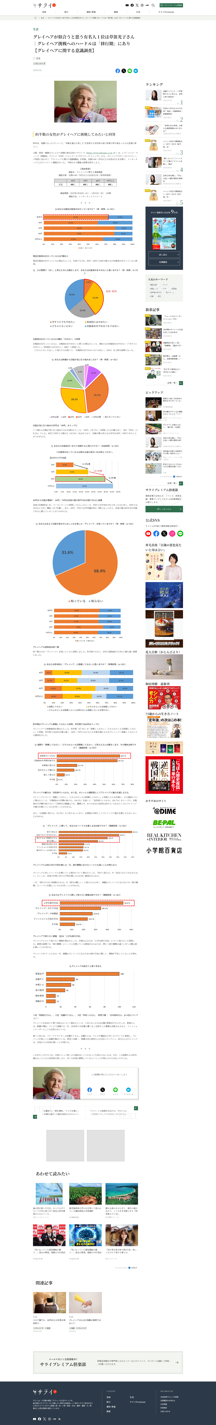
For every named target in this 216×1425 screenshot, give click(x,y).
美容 (48, 1328)
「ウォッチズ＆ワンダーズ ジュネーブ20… (172, 317)
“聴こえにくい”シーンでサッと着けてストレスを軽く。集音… (172, 161)
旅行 (66, 11)
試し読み (163, 254)
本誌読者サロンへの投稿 (169, 1397)
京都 (152, 296)
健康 (116, 11)
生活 (138, 11)
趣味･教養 (91, 11)
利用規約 (163, 1408)
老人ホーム (170, 292)
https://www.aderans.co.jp (99, 152)
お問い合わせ (165, 1411)
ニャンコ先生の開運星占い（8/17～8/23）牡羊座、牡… (172, 194)
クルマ (165, 284)
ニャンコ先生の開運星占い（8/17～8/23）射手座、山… (172, 144)
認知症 (174, 288)
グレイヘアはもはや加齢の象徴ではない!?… (85, 1322)
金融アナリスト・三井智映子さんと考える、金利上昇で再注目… (172, 94)
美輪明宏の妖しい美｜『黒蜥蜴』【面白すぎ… (172, 344)
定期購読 (163, 262)
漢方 (159, 296)
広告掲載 (163, 1404)
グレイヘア (40, 63)
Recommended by (121, 1268)
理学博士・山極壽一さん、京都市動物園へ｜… (172, 357)
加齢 (72, 1328)
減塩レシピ (154, 288)
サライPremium (137, 1402)
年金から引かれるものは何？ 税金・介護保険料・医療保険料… (173, 111)
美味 (44, 11)
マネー (165, 288)
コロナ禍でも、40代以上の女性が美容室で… (49, 1322)
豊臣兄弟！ (154, 284)
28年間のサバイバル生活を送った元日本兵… (173, 330)
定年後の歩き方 (156, 292)
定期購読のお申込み (167, 1400)
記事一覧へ (173, 382)
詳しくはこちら (164, 509)
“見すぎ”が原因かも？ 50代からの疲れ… (172, 370)
